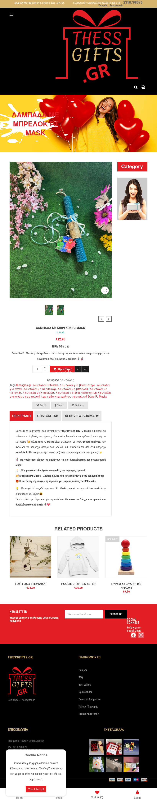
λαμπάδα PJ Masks (45, 385)
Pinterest (79, 405)
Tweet (42, 405)
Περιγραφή (21, 415)
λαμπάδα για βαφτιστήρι (77, 385)
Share (59, 405)
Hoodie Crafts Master (78, 584)
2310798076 (132, 2)
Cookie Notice (36, 755)
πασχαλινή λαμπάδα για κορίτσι (47, 396)
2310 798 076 (20, 746)
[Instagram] (141, 635)
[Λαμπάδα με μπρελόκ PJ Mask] (105, 291)
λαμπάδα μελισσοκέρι (38, 392)
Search (136, 87)
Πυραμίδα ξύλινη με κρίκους (126, 586)
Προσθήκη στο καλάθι (63, 369)
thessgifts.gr (23, 385)
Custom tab (47, 415)
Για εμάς (102, 5)
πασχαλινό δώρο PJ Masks (89, 396)
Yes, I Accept (36, 789)
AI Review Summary (82, 415)
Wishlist (97, 797)
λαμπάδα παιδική (68, 392)
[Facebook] (133, 635)
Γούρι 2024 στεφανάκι (30, 584)
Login (137, 797)
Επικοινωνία (116, 5)
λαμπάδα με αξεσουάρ (39, 389)
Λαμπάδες (67, 380)
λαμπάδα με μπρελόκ (72, 389)
